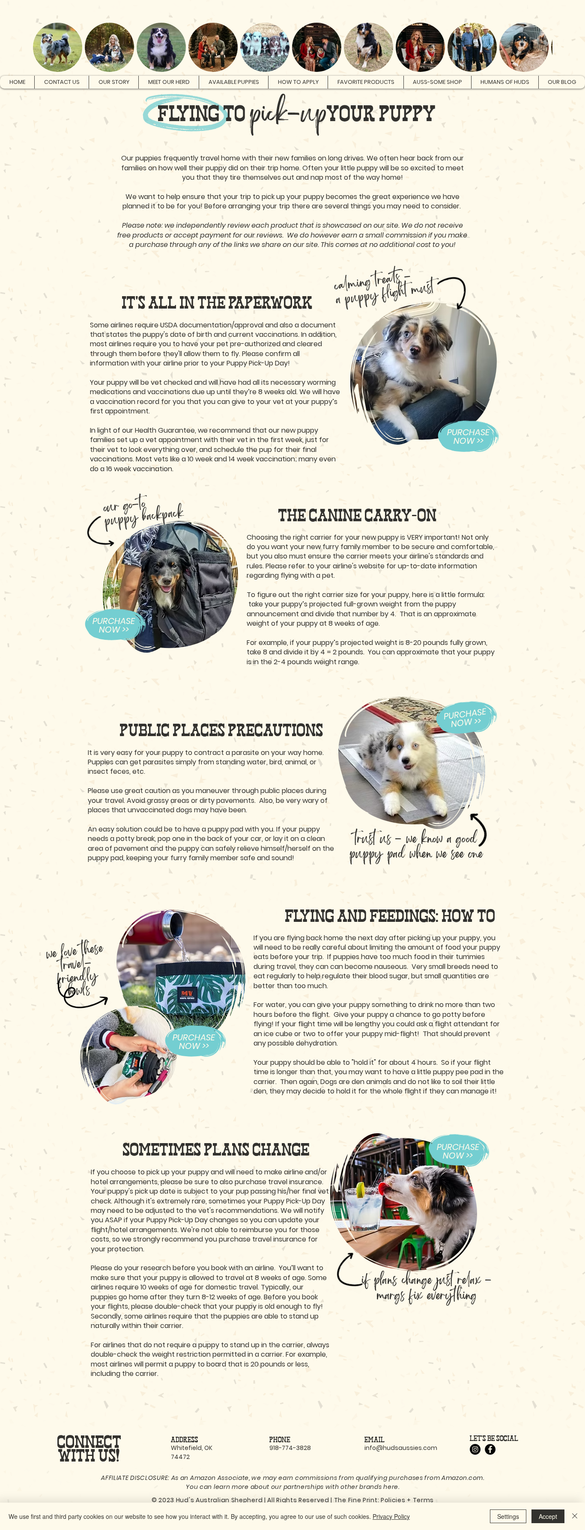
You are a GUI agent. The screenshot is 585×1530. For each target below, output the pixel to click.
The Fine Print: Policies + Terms (384, 1500)
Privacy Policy (391, 1516)
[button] (527, 7)
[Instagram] (475, 1449)
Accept (548, 1516)
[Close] (575, 1516)
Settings (508, 1516)
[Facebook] (490, 1449)
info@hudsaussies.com (400, 1448)
